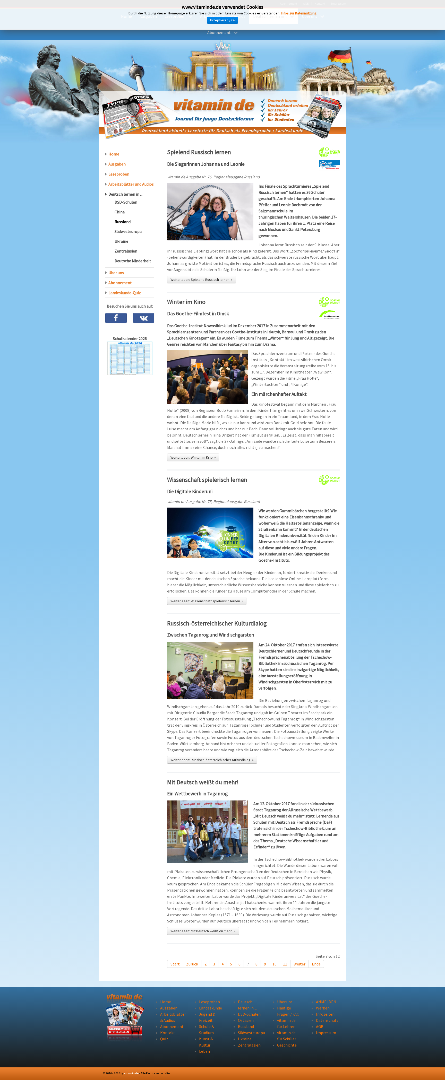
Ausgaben (117, 164)
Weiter (299, 963)
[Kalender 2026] (129, 358)
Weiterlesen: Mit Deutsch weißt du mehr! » (203, 931)
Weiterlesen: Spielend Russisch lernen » (201, 279)
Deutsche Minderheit (133, 260)
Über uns (116, 272)
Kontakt (167, 1032)
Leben (204, 1051)
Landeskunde (210, 1008)
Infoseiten (325, 1014)
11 (285, 963)
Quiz (164, 1038)
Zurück (192, 963)
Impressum (326, 1032)
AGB (319, 1026)
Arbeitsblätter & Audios (172, 1017)
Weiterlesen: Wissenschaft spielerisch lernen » (206, 601)
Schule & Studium (206, 1029)
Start (175, 963)
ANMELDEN (326, 1001)
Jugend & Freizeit (207, 1017)
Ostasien (246, 1020)
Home (113, 153)
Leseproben (118, 174)
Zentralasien (126, 251)
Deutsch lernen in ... (125, 194)
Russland (123, 221)
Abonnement (120, 282)
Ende (316, 963)
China (120, 211)
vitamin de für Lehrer (286, 1023)
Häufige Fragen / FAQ (288, 1011)
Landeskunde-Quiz (124, 292)
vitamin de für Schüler (286, 1035)
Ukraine (121, 241)
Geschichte (287, 1045)
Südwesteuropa (128, 231)
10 (274, 963)
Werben (323, 1008)
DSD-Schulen (126, 202)
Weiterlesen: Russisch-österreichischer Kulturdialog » (212, 759)
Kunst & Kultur (206, 1042)
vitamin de (131, 1073)
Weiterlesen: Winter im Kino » (193, 457)
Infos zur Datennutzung (298, 13)
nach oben (329, 1073)
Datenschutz (327, 1020)
